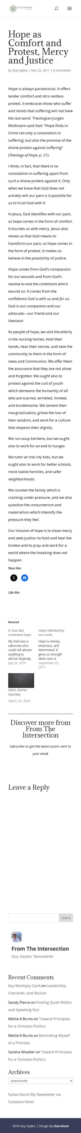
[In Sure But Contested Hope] (23, 646)
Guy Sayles (19, 70)
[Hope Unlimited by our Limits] (53, 648)
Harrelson (61, 1126)
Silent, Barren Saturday (17, 692)
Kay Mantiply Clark (24, 985)
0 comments (62, 70)
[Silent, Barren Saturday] (21, 680)
